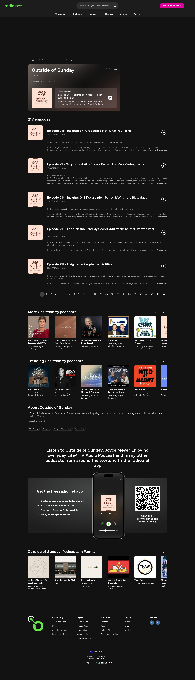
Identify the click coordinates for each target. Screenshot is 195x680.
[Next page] (94, 299)
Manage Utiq (82, 634)
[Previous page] (37, 294)
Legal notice (82, 630)
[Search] (115, 5)
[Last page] (100, 299)
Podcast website (35, 421)
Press (54, 626)
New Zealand (99, 652)
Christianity (37, 81)
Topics (137, 14)
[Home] (33, 60)
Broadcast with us (60, 634)
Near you (109, 14)
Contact (104, 622)
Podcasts (77, 14)
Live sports (93, 14)
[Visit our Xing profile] (158, 622)
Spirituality (79, 429)
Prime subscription (109, 634)
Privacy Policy (83, 626)
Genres (123, 14)
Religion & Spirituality (62, 429)
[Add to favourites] (108, 69)
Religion (49, 81)
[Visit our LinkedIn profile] (152, 622)
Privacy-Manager (84, 638)
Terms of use (82, 622)
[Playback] (110, 98)
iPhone (128, 622)
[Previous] (155, 310)
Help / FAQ (105, 630)
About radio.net (59, 622)
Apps (103, 626)
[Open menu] (188, 5)
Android (128, 630)
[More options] (115, 69)
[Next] (163, 310)
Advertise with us (59, 630)
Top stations (60, 14)
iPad (127, 626)
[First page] (31, 294)
